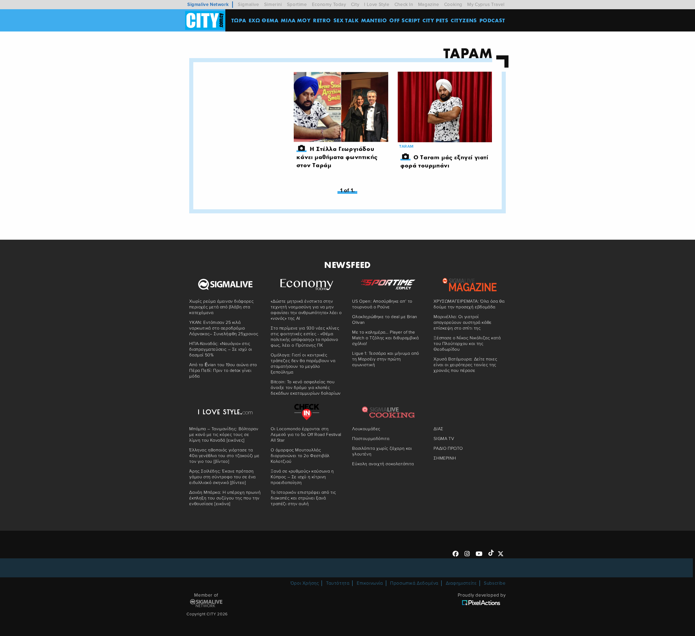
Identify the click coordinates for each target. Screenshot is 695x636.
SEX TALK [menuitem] (346, 20)
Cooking (453, 4)
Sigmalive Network (208, 4)
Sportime (297, 4)
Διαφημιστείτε (461, 583)
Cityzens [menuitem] (464, 20)
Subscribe (495, 583)
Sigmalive (248, 4)
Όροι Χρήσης (304, 583)
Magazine (428, 4)
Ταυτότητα (337, 583)
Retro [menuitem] (322, 20)
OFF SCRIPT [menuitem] (404, 20)
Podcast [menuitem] (492, 20)
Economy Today (329, 4)
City (355, 4)
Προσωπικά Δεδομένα (414, 583)
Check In (403, 4)
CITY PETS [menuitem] (435, 20)
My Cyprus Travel (486, 4)
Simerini (273, 4)
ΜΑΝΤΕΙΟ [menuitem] (374, 20)
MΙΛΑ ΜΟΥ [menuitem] (296, 20)
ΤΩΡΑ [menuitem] (238, 20)
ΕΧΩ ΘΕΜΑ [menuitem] (264, 20)
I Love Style (376, 4)
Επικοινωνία (370, 583)
